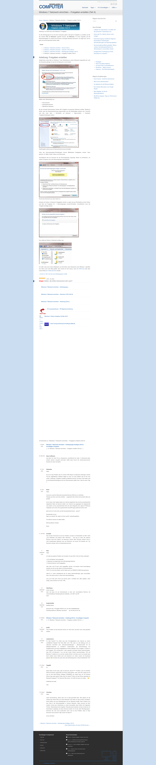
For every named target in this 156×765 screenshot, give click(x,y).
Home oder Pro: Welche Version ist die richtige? (104, 35)
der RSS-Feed (80, 268)
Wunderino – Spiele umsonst (103, 67)
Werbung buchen (43, 742)
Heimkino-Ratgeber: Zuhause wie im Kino (80, 737)
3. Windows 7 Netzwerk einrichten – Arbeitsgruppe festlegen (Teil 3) (60, 51)
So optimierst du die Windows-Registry (104, 84)
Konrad (69, 737)
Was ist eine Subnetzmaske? (101, 81)
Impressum (42, 747)
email (114, 4)
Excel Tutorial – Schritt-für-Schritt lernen (104, 79)
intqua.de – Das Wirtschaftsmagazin (105, 69)
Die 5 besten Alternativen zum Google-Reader (104, 87)
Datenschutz (42, 750)
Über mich (42, 739)
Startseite (85, 7)
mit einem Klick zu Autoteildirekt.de (105, 65)
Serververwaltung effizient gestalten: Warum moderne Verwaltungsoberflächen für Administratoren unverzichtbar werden (105, 47)
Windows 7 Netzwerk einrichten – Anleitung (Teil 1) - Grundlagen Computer (67, 618)
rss (116, 4)
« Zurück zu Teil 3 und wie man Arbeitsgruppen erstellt (53, 274)
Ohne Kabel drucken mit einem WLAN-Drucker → (77, 725)
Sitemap (41, 745)
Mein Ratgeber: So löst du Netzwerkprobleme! (100, 92)
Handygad (98, 61)
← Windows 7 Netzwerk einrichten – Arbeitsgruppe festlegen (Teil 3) (56, 723)
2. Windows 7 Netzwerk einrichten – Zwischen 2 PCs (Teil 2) (58, 49)
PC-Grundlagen (103, 7)
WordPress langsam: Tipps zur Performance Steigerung (105, 96)
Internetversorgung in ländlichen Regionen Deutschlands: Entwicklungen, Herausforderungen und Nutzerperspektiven (105, 40)
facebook (111, 4)
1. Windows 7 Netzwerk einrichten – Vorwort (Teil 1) (56, 47)
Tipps (92, 7)
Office (114, 7)
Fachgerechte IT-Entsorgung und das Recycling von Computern (103, 52)
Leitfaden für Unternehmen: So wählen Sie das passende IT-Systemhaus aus (105, 30)
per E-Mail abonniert (51, 270)
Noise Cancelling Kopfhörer (103, 63)
